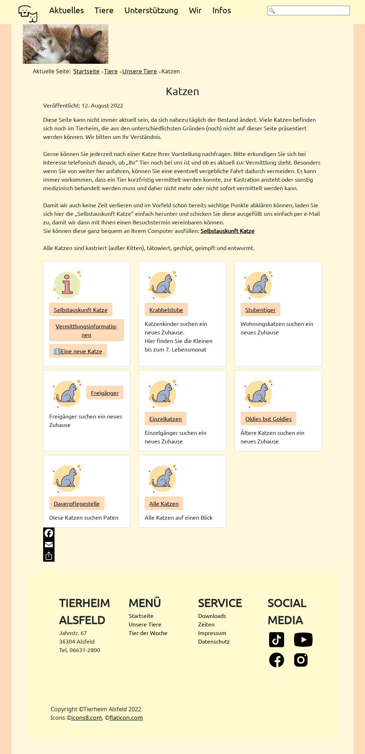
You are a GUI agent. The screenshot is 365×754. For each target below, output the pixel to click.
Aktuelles (66, 10)
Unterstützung (151, 10)
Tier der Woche (148, 632)
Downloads (212, 615)
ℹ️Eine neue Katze (78, 350)
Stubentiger (260, 309)
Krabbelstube (166, 309)
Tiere (104, 10)
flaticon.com (126, 718)
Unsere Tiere (145, 624)
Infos (221, 10)
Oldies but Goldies (268, 418)
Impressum (212, 632)
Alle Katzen (164, 503)
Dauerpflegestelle (77, 503)
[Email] (182, 544)
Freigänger (105, 392)
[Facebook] (182, 533)
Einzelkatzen (165, 418)
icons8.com (86, 718)
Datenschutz (214, 641)
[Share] (182, 556)
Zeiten (206, 624)
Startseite (141, 615)
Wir (195, 10)
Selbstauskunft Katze (228, 230)
